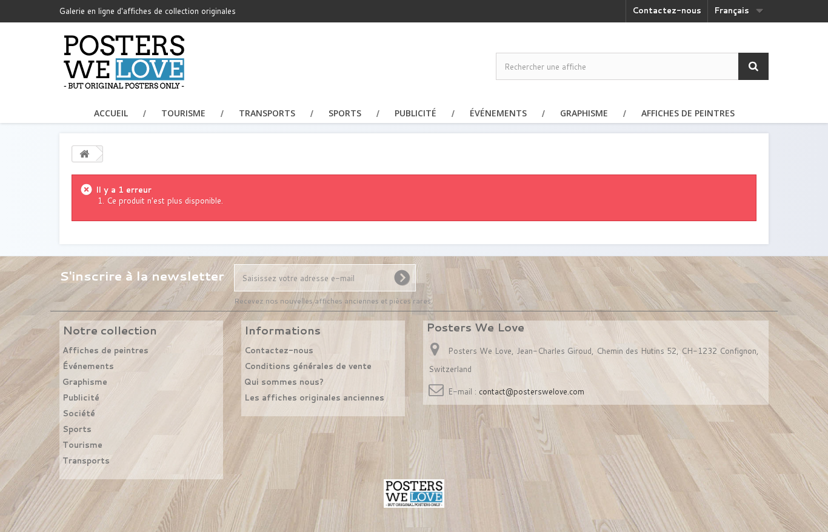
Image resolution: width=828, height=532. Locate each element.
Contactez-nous (666, 10)
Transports (267, 113)
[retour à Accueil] (84, 153)
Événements (498, 113)
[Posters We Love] (124, 61)
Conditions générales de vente (308, 366)
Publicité (415, 113)
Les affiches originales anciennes (314, 397)
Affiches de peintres (688, 113)
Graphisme (584, 113)
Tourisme (183, 113)
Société (78, 413)
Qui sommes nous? (284, 381)
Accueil (111, 113)
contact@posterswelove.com (531, 391)
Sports (345, 113)
